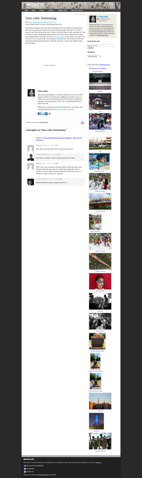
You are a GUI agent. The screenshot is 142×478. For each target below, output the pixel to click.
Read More (98, 462)
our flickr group (104, 65)
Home (26, 10)
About (33, 10)
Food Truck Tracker (77, 10)
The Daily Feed (44, 122)
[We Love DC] (71, 6)
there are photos (58, 36)
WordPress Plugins (43, 474)
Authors (42, 10)
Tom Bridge (39, 154)
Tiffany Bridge (43, 91)
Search (89, 45)
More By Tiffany (103, 21)
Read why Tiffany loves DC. (65, 109)
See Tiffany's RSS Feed (104, 19)
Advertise (51, 10)
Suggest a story (62, 10)
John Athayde (39, 179)
